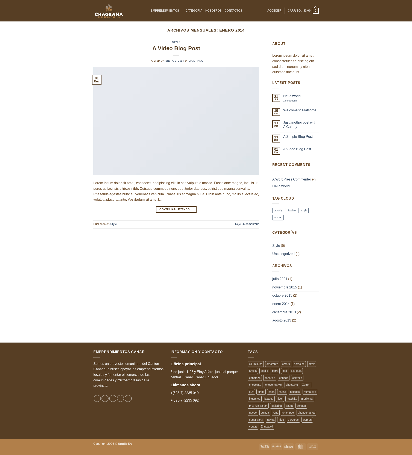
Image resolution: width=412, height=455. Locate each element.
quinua (265, 412)
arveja (253, 370)
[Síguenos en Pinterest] (128, 398)
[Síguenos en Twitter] (112, 398)
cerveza (297, 377)
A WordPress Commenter (291, 179)
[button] (274, 11)
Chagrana (196, 60)
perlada (301, 405)
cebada (283, 377)
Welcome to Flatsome (299, 110)
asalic (264, 370)
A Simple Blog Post (298, 136)
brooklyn (279, 210)
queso (253, 412)
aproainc (299, 364)
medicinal (307, 398)
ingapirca (254, 398)
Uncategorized (283, 254)
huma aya (310, 391)
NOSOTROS (213, 10)
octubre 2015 (282, 295)
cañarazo (255, 377)
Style (176, 42)
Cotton (306, 384)
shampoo (288, 412)
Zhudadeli (267, 426)
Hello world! (292, 96)
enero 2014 (281, 304)
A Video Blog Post (176, 48)
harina (282, 391)
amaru (286, 364)
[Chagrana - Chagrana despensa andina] (115, 10)
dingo (261, 391)
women (278, 217)
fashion (292, 210)
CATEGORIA (194, 10)
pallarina (276, 405)
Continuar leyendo (176, 209)
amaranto (272, 364)
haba (271, 391)
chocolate (255, 384)
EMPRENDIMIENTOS (165, 10)
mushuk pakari (258, 405)
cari (284, 370)
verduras (293, 419)
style (304, 210)
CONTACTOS (233, 10)
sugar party (256, 419)
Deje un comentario (247, 224)
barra (275, 370)
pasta (289, 405)
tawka (270, 419)
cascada (296, 370)
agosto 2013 (281, 320)
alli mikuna (255, 364)
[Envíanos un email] (120, 398)
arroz (312, 364)
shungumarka (306, 412)
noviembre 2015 (284, 287)
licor (280, 398)
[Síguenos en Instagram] (105, 398)
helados (295, 391)
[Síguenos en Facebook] (97, 398)
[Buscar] (146, 11)
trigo (281, 419)
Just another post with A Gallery (299, 124)
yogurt (253, 426)
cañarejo (270, 377)
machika (292, 398)
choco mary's (273, 384)
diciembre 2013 (284, 312)
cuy (251, 391)
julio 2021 (279, 279)
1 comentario (293, 100)
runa (275, 412)
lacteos (268, 398)
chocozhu (292, 384)
